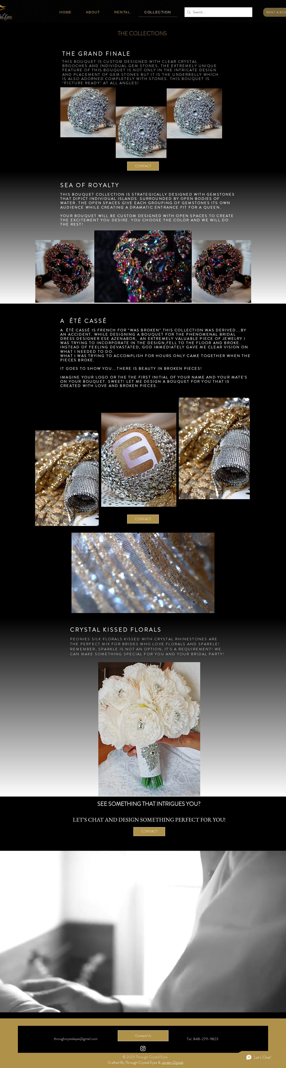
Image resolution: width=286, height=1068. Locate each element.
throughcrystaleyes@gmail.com (75, 1038)
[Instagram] (143, 1048)
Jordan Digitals (172, 1062)
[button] (160, 153)
